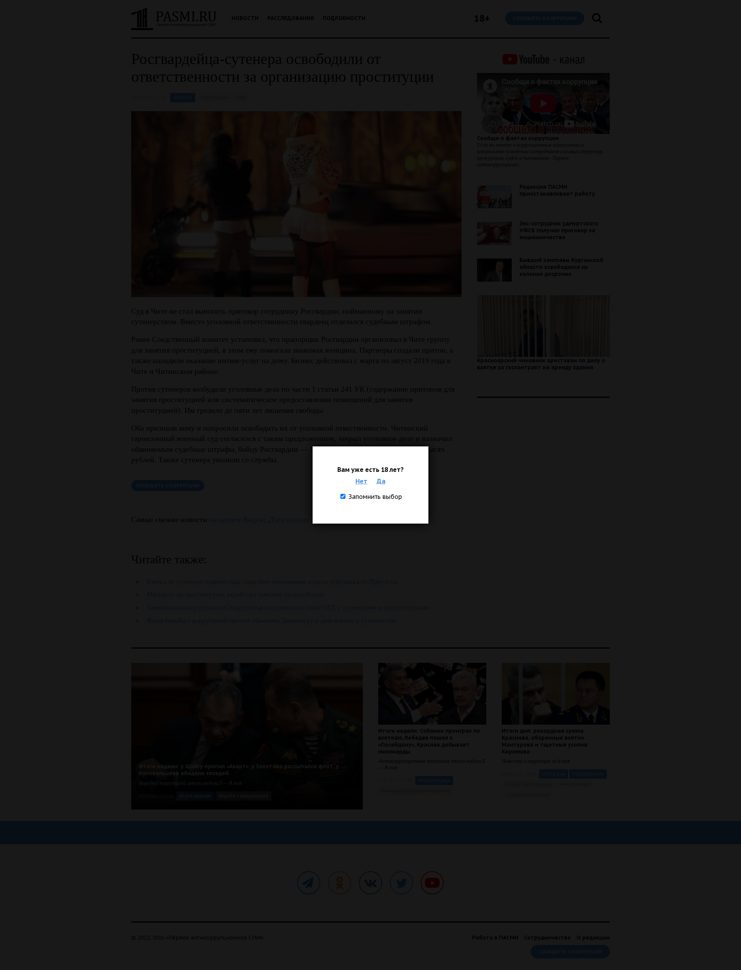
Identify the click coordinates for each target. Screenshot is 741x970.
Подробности (344, 18)
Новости (245, 18)
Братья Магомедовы (528, 784)
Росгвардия (214, 97)
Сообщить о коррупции (545, 18)
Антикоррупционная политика (415, 791)
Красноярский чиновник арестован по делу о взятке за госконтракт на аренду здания (541, 364)
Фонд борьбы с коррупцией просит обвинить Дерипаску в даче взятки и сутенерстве (272, 621)
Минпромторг (575, 784)
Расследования (290, 18)
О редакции (593, 937)
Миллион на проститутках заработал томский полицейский (235, 594)
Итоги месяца (434, 780)
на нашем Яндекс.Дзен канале (259, 519)
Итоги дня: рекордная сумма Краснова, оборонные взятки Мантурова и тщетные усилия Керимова (544, 741)
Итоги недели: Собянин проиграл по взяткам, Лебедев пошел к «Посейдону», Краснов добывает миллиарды (429, 741)
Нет (361, 481)
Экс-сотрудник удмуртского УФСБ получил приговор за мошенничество (558, 230)
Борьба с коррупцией (243, 796)
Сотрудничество (547, 937)
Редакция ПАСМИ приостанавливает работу (557, 190)
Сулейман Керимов (527, 795)
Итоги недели (195, 796)
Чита (241, 97)
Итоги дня (553, 774)
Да (381, 481)
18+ (482, 18)
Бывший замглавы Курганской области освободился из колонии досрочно (561, 267)
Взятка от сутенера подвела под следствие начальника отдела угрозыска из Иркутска (272, 582)
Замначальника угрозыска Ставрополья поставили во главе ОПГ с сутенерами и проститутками (288, 607)
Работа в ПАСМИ (495, 937)
